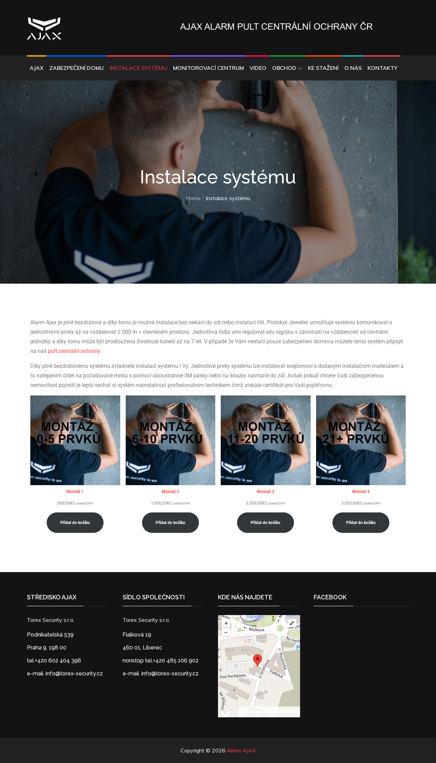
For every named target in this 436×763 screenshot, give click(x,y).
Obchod (284, 67)
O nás (353, 67)
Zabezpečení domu (76, 67)
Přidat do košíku (75, 522)
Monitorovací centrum (208, 67)
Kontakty (383, 67)
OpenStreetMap (259, 711)
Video (258, 67)
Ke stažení (323, 67)
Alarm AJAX (241, 750)
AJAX (37, 67)
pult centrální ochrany (74, 351)
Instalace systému (138, 67)
